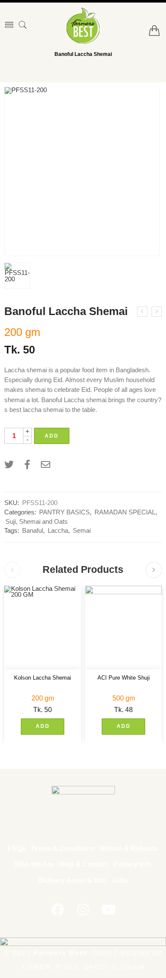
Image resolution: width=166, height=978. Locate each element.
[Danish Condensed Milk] (142, 312)
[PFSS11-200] (82, 171)
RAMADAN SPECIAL (124, 512)
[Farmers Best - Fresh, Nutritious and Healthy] (83, 25)
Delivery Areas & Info (72, 880)
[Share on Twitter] (9, 464)
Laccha (58, 530)
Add (52, 436)
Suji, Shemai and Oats (37, 521)
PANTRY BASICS (64, 512)
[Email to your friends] (45, 464)
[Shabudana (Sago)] (157, 312)
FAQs (17, 848)
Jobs (120, 880)
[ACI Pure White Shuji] (123, 627)
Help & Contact (83, 864)
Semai (82, 530)
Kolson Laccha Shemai (42, 677)
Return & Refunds (129, 848)
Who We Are (34, 864)
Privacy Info (132, 864)
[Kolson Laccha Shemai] (42, 627)
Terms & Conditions (63, 848)
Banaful (32, 530)
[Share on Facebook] (27, 464)
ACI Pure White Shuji (123, 677)
